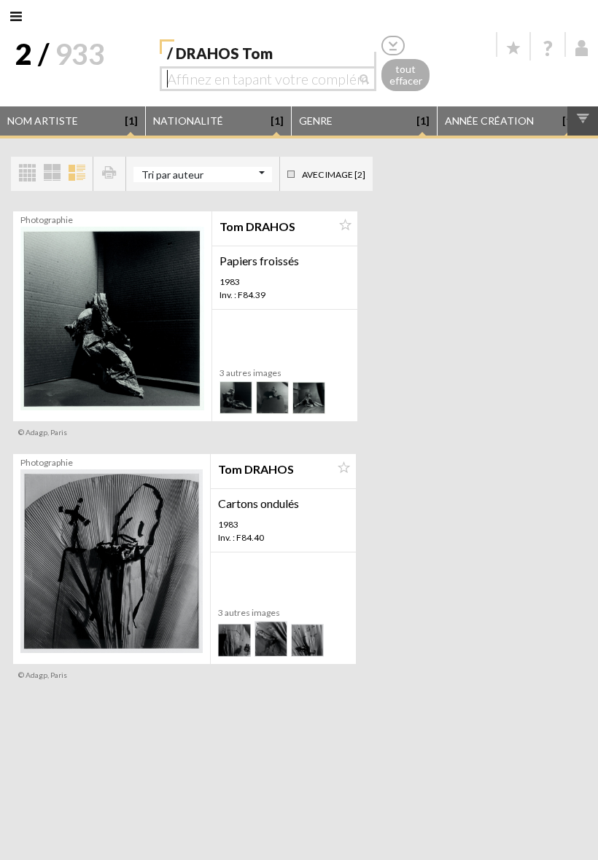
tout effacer (405, 75)
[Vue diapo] (52, 174)
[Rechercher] (368, 78)
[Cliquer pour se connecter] (582, 48)
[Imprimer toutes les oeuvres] (109, 174)
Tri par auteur (172, 174)
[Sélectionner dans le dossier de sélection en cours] (345, 225)
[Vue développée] (76, 174)
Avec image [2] (333, 174)
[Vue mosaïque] (27, 174)
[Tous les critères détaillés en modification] (393, 45)
